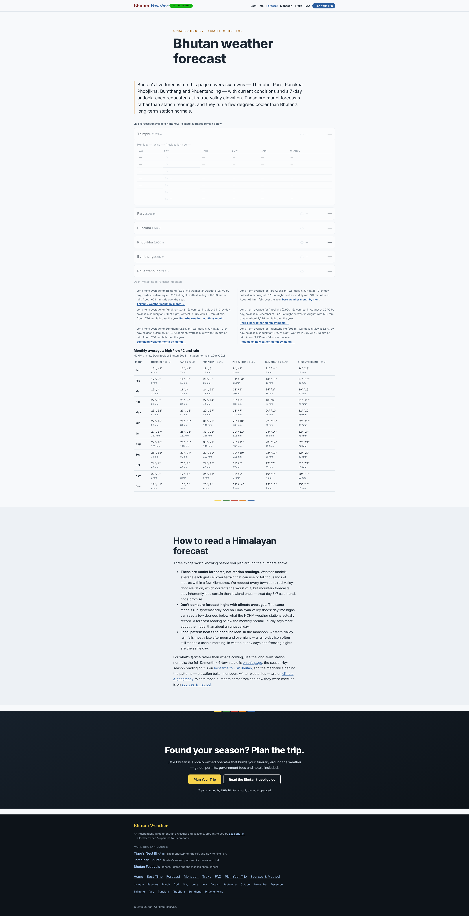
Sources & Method (265, 876)
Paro (151, 891)
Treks (298, 5)
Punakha (163, 891)
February (152, 884)
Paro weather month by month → (303, 299)
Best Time (257, 5)
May (185, 884)
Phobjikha (179, 891)
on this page (252, 662)
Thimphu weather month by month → (161, 303)
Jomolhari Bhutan (148, 860)
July (204, 884)
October (246, 884)
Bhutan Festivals (147, 866)
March (166, 884)
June (195, 884)
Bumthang (195, 891)
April (176, 884)
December (277, 884)
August (215, 884)
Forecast (272, 5)
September (230, 884)
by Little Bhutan (181, 6)
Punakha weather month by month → (203, 318)
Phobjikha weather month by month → (264, 322)
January (139, 884)
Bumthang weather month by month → (161, 341)
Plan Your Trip (324, 5)
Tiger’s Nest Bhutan (149, 853)
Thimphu (139, 891)
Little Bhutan (237, 833)
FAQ (307, 5)
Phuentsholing (214, 891)
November (260, 884)
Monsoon (286, 5)
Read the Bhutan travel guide (252, 779)
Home (138, 876)
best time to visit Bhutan (233, 668)
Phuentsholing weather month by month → (267, 341)
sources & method (196, 684)
